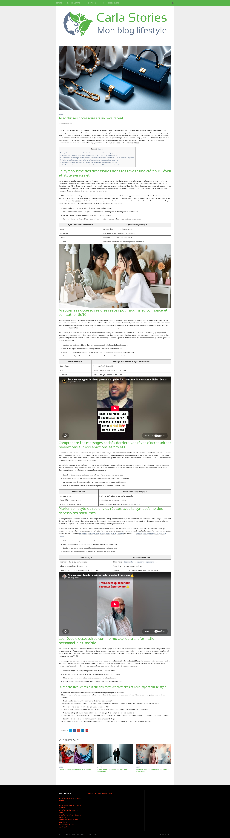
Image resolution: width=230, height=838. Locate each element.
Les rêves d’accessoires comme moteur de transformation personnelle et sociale (88, 162)
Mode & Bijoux (113, 3)
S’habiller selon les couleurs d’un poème (75, 770)
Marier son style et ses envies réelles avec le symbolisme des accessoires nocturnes (89, 160)
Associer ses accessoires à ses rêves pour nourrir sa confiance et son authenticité (88, 155)
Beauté (59, 3)
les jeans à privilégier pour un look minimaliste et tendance (101, 533)
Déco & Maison (90, 3)
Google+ (78, 730)
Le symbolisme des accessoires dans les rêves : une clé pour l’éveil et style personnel (89, 153)
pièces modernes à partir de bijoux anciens (140, 562)
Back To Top (165, 834)
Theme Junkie (92, 834)
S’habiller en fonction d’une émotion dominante (112, 771)
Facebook (74, 730)
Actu (61, 114)
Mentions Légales (94, 793)
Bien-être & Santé (73, 3)
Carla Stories (70, 834)
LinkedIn (82, 730)
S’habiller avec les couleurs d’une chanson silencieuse (153, 771)
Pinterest (87, 730)
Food (102, 3)
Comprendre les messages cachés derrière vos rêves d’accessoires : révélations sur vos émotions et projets (97, 158)
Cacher (100, 149)
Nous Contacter (107, 793)
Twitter (70, 730)
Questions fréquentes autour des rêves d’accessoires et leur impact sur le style (90, 165)
